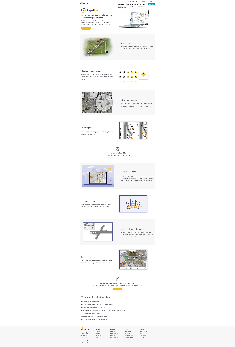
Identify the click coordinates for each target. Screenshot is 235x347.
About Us (98, 331)
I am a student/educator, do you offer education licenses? (95, 316)
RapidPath (112, 335)
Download (142, 337)
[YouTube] (84, 335)
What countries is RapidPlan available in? (91, 301)
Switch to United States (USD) (140, 9)
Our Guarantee (99, 335)
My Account (127, 333)
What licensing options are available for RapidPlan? (93, 307)
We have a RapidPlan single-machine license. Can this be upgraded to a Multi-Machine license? (104, 310)
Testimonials (98, 337)
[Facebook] (88, 335)
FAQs (141, 333)
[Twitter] (81, 335)
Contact (141, 339)
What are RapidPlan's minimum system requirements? (94, 319)
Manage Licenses (129, 337)
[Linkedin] (86, 335)
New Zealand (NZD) (133, 1)
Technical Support (144, 331)
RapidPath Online (114, 337)
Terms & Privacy (84, 342)
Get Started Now (150, 4)
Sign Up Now (86, 28)
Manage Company (129, 335)
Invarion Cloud (128, 331)
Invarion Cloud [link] (144, 1)
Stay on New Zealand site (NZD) (125, 9)
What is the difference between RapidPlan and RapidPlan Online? (97, 304)
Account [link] (152, 1)
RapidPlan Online (114, 333)
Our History (98, 333)
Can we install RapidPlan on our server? (90, 313)
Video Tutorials (143, 335)
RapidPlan (112, 331)
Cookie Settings (84, 340)
